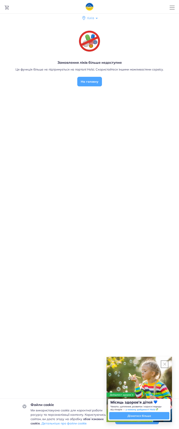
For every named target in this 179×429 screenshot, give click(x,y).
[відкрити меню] (172, 8)
